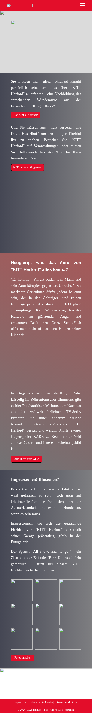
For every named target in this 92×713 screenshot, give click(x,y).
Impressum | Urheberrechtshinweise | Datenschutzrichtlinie (46, 702)
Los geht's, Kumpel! (25, 114)
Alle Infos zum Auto (26, 459)
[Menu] (82, 5)
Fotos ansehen (22, 657)
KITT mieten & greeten (27, 167)
